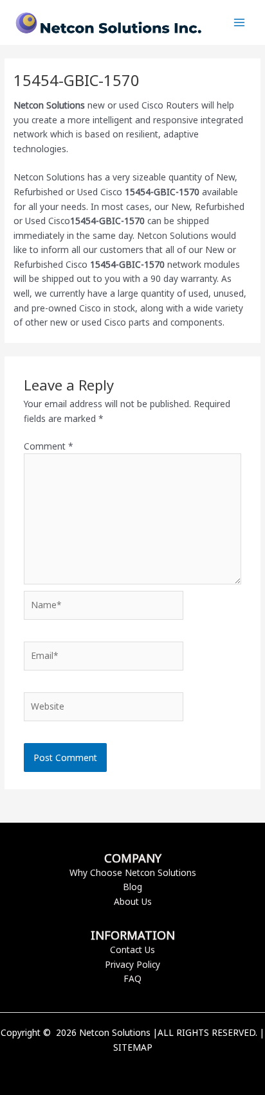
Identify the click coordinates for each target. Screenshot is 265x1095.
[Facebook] (113, 1069)
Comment (48, 446)
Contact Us (132, 949)
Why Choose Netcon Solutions (132, 872)
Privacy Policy (132, 964)
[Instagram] (152, 1069)
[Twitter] (132, 1069)
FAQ (132, 978)
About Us (133, 901)
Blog (132, 886)
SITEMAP (132, 1047)
